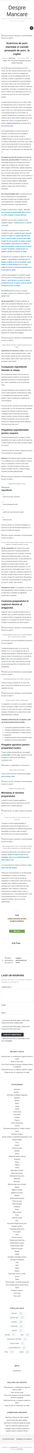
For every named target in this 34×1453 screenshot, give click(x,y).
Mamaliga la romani (17, 1170)
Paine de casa (17, 1201)
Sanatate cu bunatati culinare (17, 1257)
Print (7, 487)
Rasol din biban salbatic (21, 1417)
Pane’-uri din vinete (17, 1061)
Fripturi (5, 60)
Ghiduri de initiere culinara (17, 1156)
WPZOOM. (20, 1449)
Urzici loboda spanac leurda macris (17, 1285)
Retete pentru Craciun (17, 1243)
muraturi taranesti (23, 857)
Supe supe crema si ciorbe (17, 1273)
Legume (17, 1165)
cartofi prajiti (5, 755)
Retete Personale (17, 63)
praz (8, 1352)
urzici (23, 1352)
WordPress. (14, 1447)
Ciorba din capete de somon (21, 1423)
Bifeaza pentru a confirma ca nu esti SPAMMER (15, 1040)
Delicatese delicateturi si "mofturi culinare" (17, 1128)
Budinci (17, 1100)
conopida (16, 1326)
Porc (9, 60)
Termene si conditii (24, 1439)
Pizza (17, 1215)
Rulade (17, 1251)
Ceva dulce (17, 1114)
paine (3, 659)
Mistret (17, 1187)
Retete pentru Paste (17, 1246)
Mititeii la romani (17, 1190)
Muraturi (17, 1195)
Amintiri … (17, 1092)
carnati (17, 1109)
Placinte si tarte (17, 1218)
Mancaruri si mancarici (17, 1176)
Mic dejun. (17, 1181)
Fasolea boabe (17, 1139)
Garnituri (17, 1151)
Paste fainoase (17, 1204)
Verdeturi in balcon (17, 1290)
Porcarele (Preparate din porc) (21, 60)
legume (9, 1335)
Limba (17, 1167)
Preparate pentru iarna (17, 1229)
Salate (17, 1254)
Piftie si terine (17, 1212)
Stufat (17, 1268)
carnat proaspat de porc (17, 918)
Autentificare (17, 1371)
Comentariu (6, 987)
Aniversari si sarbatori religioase (17, 1095)
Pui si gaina (17, 1232)
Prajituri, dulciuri (17, 1226)
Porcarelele (5, 291)
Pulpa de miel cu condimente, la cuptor (17, 1072)
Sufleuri (17, 1271)
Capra (17, 1106)
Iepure (17, 1162)
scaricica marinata (17, 921)
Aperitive (17, 1098)
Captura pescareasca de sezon (21, 960)
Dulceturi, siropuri (17, 1134)
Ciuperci (17, 1120)
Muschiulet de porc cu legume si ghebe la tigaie (17, 1069)
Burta (17, 1103)
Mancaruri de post (17, 1173)
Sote (17, 1262)
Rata (17, 1234)
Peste (17, 1209)
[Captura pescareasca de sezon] (9, 960)
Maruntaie (17, 1179)
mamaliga (4, 857)
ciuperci (16, 1322)
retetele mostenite (12, 123)
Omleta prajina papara (17, 1198)
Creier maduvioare (17, 1123)
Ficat (17, 1142)
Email (4, 1013)
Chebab (17, 1117)
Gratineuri (17, 1159)
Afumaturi (17, 1089)
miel (24, 1335)
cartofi (16, 1313)
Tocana (17, 1276)
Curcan (17, 1126)
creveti (16, 1330)
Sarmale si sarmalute (17, 1259)
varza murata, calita (8, 776)
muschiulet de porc (16, 1339)
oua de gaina (16, 1343)
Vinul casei (17, 1293)
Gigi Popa (12, 58)
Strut (17, 1265)
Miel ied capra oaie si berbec (17, 1184)
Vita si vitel (17, 1296)
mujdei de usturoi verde (15, 854)
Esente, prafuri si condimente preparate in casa (17, 1137)
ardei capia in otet (7, 860)
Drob (17, 1131)
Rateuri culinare (17, 1237)
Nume (4, 1005)
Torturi (17, 1279)
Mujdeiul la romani (17, 1192)
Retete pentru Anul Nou (17, 1240)
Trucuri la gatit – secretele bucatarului (17, 1282)
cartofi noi (16, 1317)
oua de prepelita (16, 1347)
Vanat (17, 1287)
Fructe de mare (17, 1148)
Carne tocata (17, 1112)
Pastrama (17, 1206)
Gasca (17, 1153)
